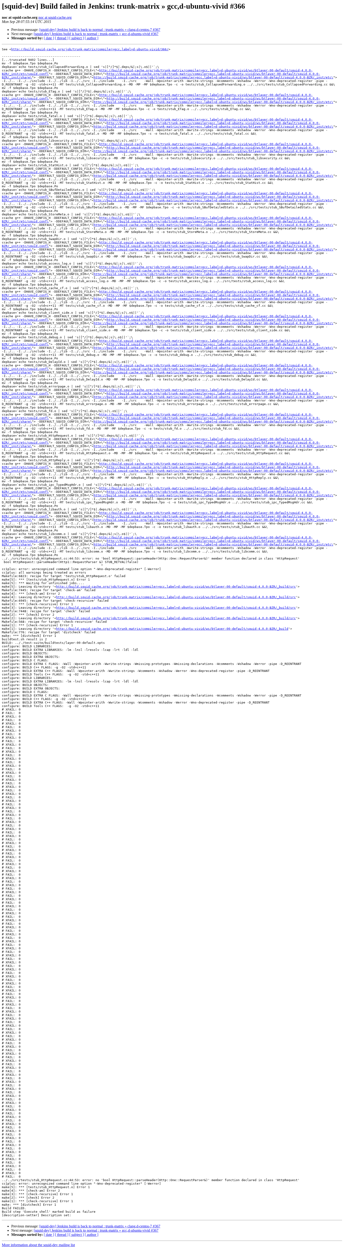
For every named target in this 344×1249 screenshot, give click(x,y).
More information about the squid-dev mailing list (38, 1245)
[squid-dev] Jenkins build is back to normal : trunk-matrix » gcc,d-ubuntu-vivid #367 (96, 34)
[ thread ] (61, 38)
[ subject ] (76, 38)
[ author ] (91, 38)
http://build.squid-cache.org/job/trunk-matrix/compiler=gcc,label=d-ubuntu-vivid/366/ (89, 49)
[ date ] (49, 38)
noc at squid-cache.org (55, 17)
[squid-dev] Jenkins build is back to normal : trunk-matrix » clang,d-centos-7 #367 (99, 30)
